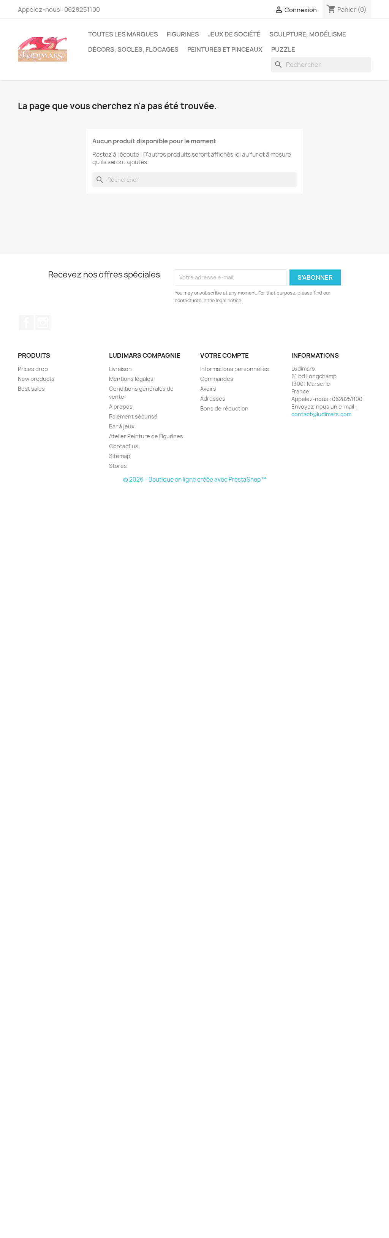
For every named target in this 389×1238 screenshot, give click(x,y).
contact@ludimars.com (321, 414)
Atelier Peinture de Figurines (146, 436)
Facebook (26, 322)
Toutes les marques (123, 34)
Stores (118, 465)
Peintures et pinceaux (224, 49)
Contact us (123, 446)
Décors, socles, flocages (133, 49)
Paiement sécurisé (133, 416)
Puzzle (283, 49)
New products (36, 378)
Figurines (183, 34)
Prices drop (33, 369)
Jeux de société (234, 34)
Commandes (216, 378)
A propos (121, 406)
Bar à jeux (121, 426)
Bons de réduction (224, 408)
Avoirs (208, 388)
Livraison (120, 369)
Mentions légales (131, 378)
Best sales (31, 388)
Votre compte (224, 355)
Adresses (212, 398)
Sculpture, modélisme (307, 34)
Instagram (43, 322)
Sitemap (119, 456)
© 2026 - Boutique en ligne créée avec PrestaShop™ (194, 479)
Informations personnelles (234, 369)
